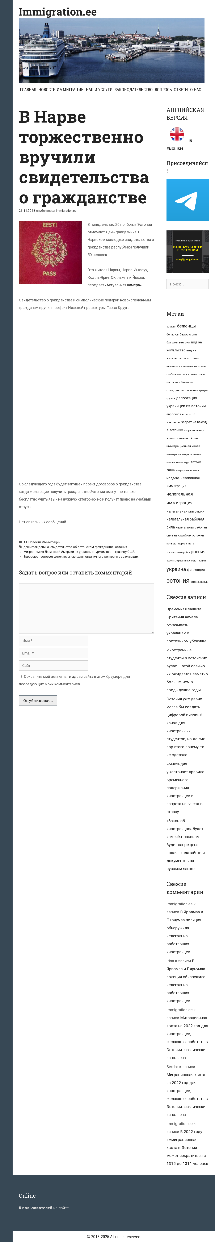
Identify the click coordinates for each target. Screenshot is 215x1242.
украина (176, 569)
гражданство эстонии (182, 390)
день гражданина (36, 547)
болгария (172, 342)
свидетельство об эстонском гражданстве (82, 547)
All (25, 542)
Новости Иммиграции (61, 89)
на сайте (44, 1207)
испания (195, 454)
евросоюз (173, 414)
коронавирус (183, 462)
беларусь (172, 334)
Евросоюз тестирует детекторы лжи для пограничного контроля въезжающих (81, 557)
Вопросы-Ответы (171, 89)
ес (183, 414)
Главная (28, 89)
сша (193, 560)
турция (201, 560)
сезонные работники (178, 560)
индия (185, 454)
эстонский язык (199, 582)
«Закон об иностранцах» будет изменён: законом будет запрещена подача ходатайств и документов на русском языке (185, 844)
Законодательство (134, 89)
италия (170, 462)
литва (170, 470)
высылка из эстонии (179, 366)
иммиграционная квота (183, 446)
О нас (195, 89)
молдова (173, 478)
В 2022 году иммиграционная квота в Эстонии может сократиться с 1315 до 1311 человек (187, 1147)
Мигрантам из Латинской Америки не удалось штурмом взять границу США (79, 552)
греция (203, 390)
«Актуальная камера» (123, 285)
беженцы (186, 326)
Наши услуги (99, 89)
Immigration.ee (58, 11)
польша (171, 543)
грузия (170, 398)
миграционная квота (187, 470)
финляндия (196, 570)
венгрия (184, 342)
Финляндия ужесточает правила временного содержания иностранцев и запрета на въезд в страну (185, 787)
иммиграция (173, 454)
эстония (121, 547)
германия (200, 366)
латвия (196, 462)
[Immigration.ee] (112, 50)
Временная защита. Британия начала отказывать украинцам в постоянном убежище (186, 625)
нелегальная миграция (185, 511)
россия (198, 551)
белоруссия (188, 334)
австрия (171, 326)
